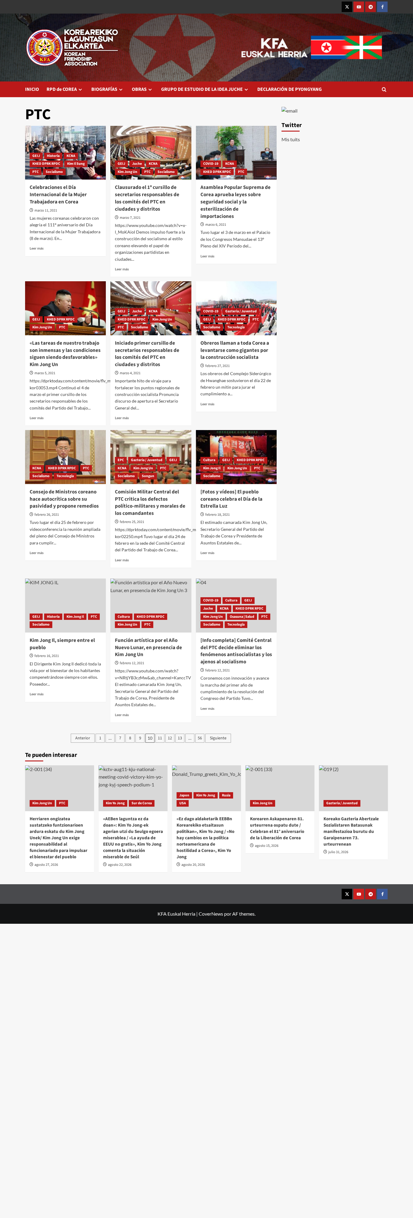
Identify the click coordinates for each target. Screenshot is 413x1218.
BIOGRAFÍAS (104, 89)
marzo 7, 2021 (130, 217)
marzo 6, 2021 (215, 224)
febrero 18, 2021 (217, 514)
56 (200, 738)
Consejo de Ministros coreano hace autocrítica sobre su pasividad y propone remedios (64, 499)
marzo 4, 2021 (130, 373)
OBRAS (139, 89)
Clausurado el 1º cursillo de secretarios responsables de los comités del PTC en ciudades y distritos (147, 198)
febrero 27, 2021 (217, 365)
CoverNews (211, 914)
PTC (35, 171)
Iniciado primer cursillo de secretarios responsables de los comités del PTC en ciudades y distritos (147, 354)
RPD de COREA (62, 89)
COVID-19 (210, 163)
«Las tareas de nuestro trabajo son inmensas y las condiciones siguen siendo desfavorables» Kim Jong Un (65, 354)
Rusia (226, 795)
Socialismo (54, 171)
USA (182, 803)
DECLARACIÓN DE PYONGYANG (289, 89)
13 (180, 738)
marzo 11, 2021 (45, 210)
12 (170, 738)
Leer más (37, 248)
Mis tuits (290, 139)
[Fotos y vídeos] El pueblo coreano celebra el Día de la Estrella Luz (231, 499)
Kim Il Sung (76, 163)
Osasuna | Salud (242, 616)
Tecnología (236, 327)
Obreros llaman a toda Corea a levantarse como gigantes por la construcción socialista (234, 350)
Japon (184, 795)
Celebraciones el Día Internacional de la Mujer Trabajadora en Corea (58, 195)
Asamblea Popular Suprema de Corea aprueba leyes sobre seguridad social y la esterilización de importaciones (235, 202)
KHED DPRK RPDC (46, 163)
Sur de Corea (142, 803)
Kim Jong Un (127, 171)
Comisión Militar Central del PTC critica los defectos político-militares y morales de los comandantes (150, 502)
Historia (53, 155)
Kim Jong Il (211, 468)
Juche (137, 163)
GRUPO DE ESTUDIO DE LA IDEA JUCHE (202, 89)
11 (160, 738)
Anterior (82, 738)
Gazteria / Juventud (241, 311)
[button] (384, 89)
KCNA (71, 155)
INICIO (32, 89)
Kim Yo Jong (115, 803)
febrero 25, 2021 (132, 522)
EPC (121, 460)
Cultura (209, 460)
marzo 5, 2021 (44, 373)
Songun (148, 476)
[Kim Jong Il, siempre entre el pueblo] (65, 605)
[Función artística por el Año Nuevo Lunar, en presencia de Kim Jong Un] (150, 605)
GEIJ (36, 155)
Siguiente (218, 738)
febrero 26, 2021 (46, 514)
